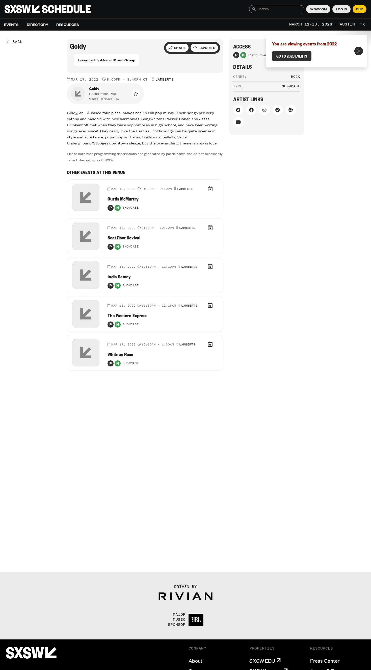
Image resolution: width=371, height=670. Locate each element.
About (195, 661)
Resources (67, 24)
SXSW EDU (262, 661)
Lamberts (164, 79)
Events (11, 24)
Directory (37, 24)
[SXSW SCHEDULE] (48, 9)
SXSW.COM (318, 9)
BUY (359, 9)
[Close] (358, 51)
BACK (15, 42)
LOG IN (341, 9)
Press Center (324, 661)
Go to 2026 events (291, 56)
